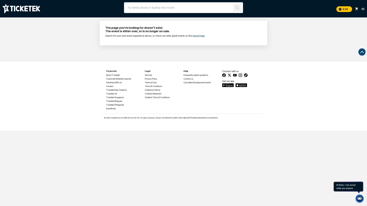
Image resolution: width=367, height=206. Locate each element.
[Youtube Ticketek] (235, 75)
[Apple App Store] (241, 85)
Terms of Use (150, 82)
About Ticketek (113, 75)
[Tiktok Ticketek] (246, 75)
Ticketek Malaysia (114, 101)
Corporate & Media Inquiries (118, 79)
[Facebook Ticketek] (224, 75)
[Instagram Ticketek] (240, 75)
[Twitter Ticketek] (229, 75)
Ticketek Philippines (115, 105)
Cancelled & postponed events (197, 82)
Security (148, 75)
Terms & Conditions (153, 86)
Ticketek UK (111, 93)
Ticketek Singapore (115, 97)
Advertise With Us (114, 82)
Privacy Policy (151, 79)
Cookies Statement (153, 93)
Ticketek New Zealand (116, 90)
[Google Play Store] (228, 85)
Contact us (188, 79)
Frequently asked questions (196, 75)
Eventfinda (111, 108)
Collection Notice (152, 90)
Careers (109, 86)
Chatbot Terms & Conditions (157, 97)
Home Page (199, 35)
